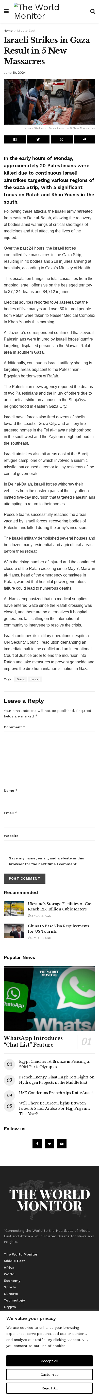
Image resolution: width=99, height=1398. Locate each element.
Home (8, 30)
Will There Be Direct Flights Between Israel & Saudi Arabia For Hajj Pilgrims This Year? (54, 1108)
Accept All (49, 1361)
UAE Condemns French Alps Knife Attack (56, 1093)
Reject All (50, 1388)
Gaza (20, 679)
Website (11, 836)
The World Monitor (21, 1254)
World (9, 1274)
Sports (10, 1287)
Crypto (10, 1307)
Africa (9, 1267)
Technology (14, 1300)
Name (11, 790)
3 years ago (40, 916)
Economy (12, 1281)
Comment (14, 727)
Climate (11, 1294)
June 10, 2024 (15, 73)
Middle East (26, 30)
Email (11, 812)
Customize (50, 1374)
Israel (35, 679)
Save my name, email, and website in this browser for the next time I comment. (46, 861)
